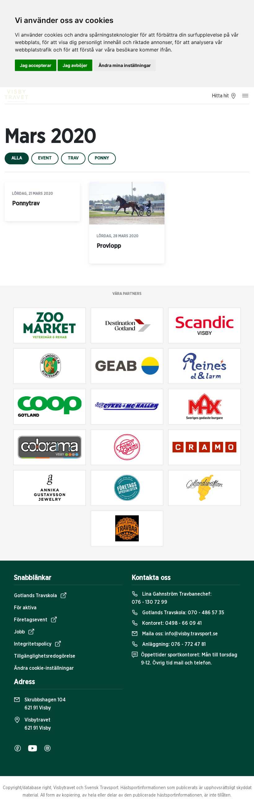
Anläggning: (173, 644)
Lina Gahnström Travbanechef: (172, 598)
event (45, 158)
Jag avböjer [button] (75, 65)
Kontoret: (171, 623)
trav (73, 158)
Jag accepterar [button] (35, 65)
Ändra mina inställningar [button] (125, 65)
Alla (16, 158)
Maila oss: (179, 633)
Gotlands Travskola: (182, 612)
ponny (102, 158)
